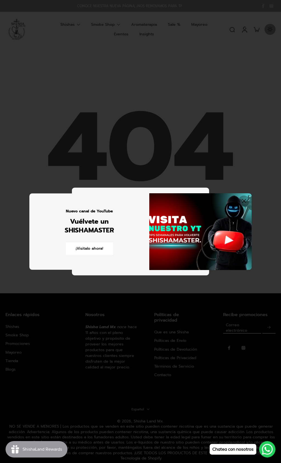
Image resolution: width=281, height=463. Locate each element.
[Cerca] (243, 200)
